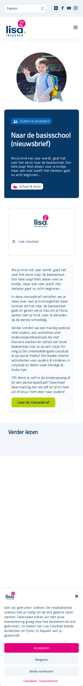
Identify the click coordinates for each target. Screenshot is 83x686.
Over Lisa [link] (41, 554)
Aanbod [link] (41, 513)
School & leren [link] (30, 186)
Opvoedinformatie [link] (41, 525)
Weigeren (41, 659)
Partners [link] (41, 566)
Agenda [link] (41, 519)
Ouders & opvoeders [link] (35, 121)
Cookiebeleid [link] (30, 681)
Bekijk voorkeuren (41, 671)
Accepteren (41, 647)
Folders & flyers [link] (41, 572)
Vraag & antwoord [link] (41, 578)
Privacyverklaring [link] (48, 681)
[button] (76, 596)
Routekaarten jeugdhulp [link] (41, 560)
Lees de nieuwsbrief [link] (33, 402)
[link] (56, 8)
